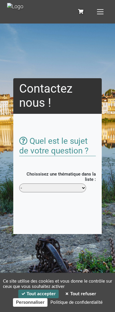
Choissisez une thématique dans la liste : (61, 176)
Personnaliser (30, 302)
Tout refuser (82, 293)
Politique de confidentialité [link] (76, 302)
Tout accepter (40, 293)
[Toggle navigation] (100, 11)
